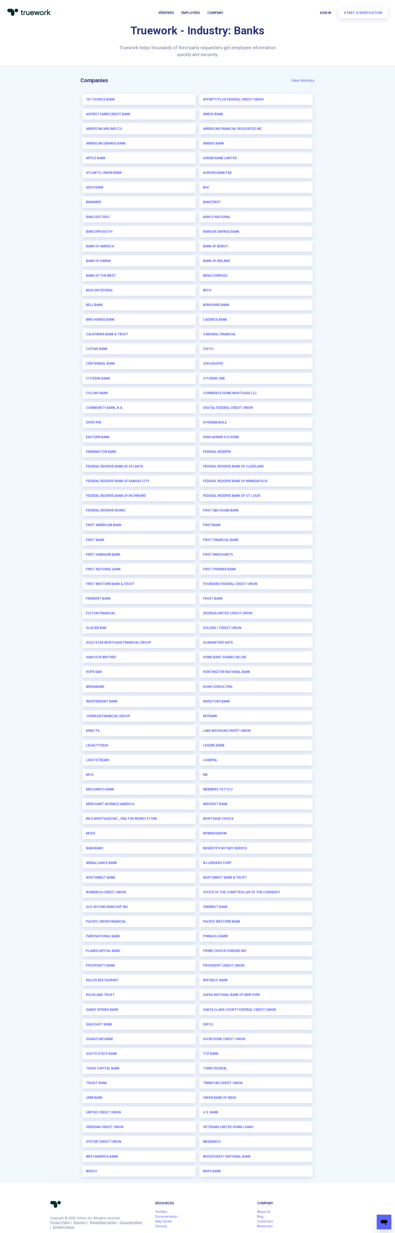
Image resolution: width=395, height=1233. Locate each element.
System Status (63, 1227)
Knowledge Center (103, 1222)
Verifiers (166, 13)
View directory (303, 81)
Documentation (131, 1222)
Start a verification (363, 13)
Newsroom (265, 1226)
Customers (265, 1221)
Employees (190, 13)
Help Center (163, 1221)
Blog (260, 1216)
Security (161, 1226)
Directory (79, 1222)
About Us (263, 1212)
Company (215, 13)
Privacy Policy (60, 1222)
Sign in (325, 13)
